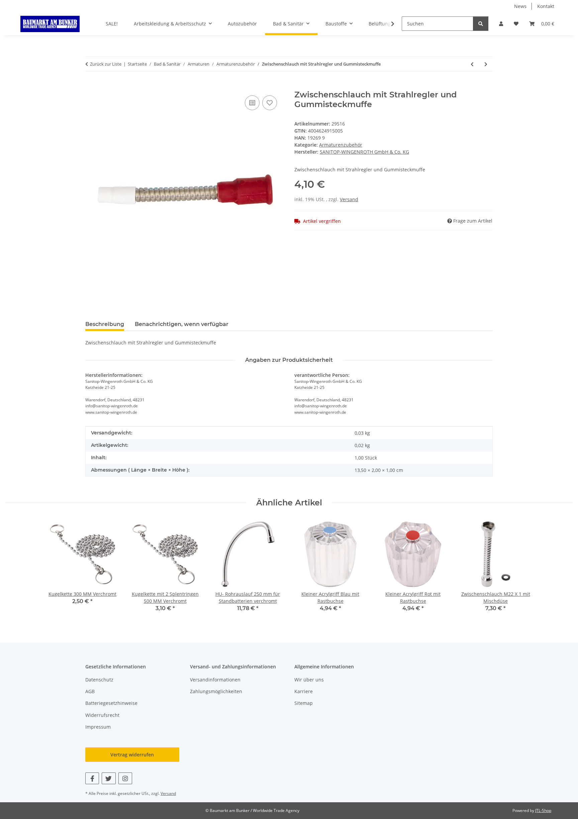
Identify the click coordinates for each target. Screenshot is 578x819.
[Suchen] (480, 23)
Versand (349, 199)
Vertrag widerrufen (132, 754)
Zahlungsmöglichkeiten (216, 691)
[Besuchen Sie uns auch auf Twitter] (108, 778)
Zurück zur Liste (105, 64)
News (520, 6)
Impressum (98, 727)
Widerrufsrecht (102, 715)
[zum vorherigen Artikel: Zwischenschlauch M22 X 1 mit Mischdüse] (472, 64)
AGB (90, 691)
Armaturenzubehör (340, 145)
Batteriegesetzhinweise (111, 703)
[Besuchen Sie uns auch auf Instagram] (125, 778)
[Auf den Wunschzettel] (269, 102)
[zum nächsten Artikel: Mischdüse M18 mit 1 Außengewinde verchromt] (486, 64)
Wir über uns (309, 679)
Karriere (303, 691)
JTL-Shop (543, 810)
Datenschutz (99, 679)
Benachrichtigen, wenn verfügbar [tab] (181, 324)
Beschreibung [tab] (104, 324)
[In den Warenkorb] (90, 86)
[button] (501, 23)
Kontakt (545, 6)
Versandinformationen (215, 679)
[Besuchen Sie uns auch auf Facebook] (92, 778)
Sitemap (303, 703)
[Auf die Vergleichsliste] (252, 102)
